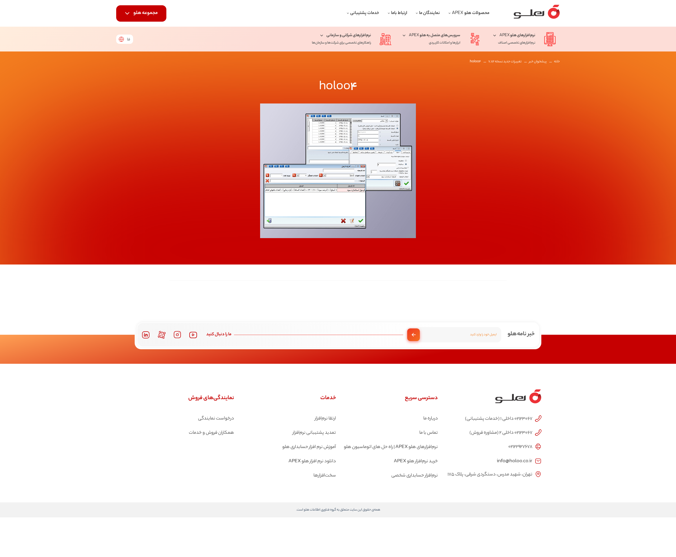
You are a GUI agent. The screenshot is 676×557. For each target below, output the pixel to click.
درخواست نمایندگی (216, 418)
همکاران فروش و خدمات (211, 433)
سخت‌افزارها (324, 475)
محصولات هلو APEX (470, 13)
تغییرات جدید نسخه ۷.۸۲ (505, 61)
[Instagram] (177, 335)
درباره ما (430, 418)
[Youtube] (193, 335)
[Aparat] (161, 335)
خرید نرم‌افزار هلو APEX (416, 461)
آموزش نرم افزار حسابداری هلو (309, 447)
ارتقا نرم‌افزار (325, 418)
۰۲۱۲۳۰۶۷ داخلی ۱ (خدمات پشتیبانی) (498, 419)
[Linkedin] (145, 335)
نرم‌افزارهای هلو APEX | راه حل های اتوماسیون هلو (391, 447)
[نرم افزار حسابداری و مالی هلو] (537, 13)
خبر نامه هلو (521, 334)
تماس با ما (428, 433)
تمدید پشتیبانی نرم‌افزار (314, 433)
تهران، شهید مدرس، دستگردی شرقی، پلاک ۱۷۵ (490, 474)
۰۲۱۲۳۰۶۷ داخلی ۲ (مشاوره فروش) (501, 433)
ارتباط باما (399, 13)
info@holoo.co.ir (514, 460)
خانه (557, 61)
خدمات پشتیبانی (364, 13)
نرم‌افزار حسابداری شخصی (414, 475)
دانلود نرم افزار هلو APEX (312, 461)
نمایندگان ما (429, 13)
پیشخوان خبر (538, 61)
